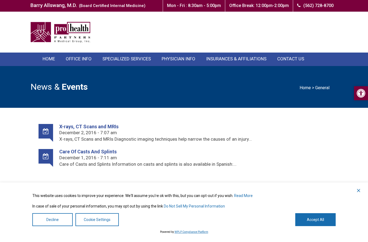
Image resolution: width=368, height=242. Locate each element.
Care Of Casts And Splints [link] (88, 151)
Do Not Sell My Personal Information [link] (194, 206)
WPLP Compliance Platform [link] (191, 231)
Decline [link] (52, 219)
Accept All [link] (315, 219)
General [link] (322, 87)
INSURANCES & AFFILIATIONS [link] (236, 58)
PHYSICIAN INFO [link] (178, 58)
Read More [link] (243, 195)
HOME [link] (49, 58)
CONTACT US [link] (290, 58)
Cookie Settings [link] (97, 219)
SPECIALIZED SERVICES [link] (126, 58)
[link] (361, 93)
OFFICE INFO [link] (79, 58)
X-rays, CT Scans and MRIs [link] (89, 126)
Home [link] (305, 87)
